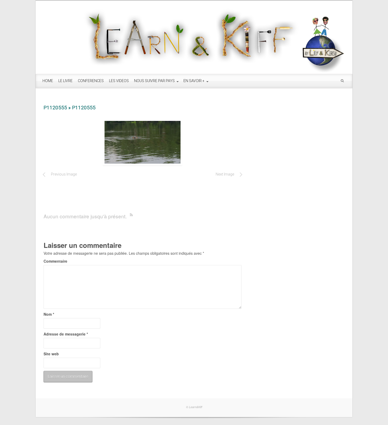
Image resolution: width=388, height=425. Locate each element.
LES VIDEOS (119, 81)
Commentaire (55, 261)
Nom (49, 314)
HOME (47, 81)
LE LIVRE (65, 81)
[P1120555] (143, 142)
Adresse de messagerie (66, 334)
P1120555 (55, 108)
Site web (51, 353)
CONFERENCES (91, 81)
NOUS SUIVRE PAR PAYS (155, 81)
